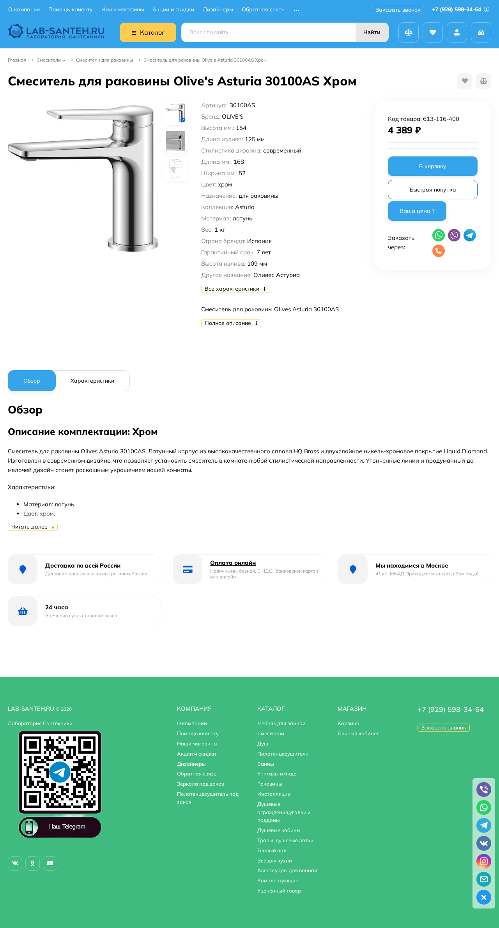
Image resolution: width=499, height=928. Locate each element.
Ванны (265, 764)
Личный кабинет (358, 733)
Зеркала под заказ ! (201, 784)
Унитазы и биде (276, 773)
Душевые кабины (279, 830)
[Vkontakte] (15, 863)
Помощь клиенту (70, 9)
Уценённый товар (279, 890)
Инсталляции (274, 794)
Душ (262, 743)
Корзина (348, 723)
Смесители (49, 60)
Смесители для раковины (104, 60)
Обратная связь (263, 9)
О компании (24, 9)
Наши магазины (122, 9)
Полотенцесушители (283, 754)
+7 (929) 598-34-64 (457, 9)
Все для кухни (274, 860)
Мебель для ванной (281, 723)
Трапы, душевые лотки (285, 840)
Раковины (269, 784)
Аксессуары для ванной (287, 870)
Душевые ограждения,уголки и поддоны (284, 812)
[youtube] (50, 863)
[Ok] (32, 863)
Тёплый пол (272, 850)
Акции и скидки (173, 9)
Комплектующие (277, 880)
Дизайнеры (218, 9)
